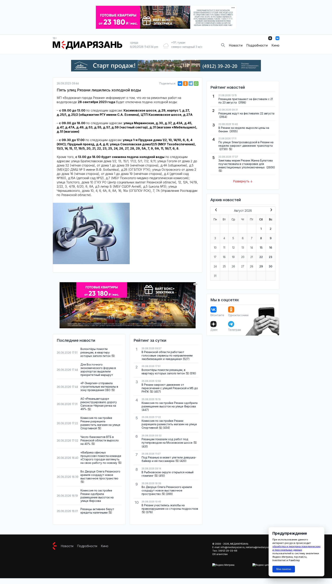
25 (224, 266)
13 (243, 247)
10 (215, 247)
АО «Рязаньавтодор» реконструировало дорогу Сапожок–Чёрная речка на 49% (99, 404)
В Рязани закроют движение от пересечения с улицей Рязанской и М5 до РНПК (170, 388)
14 (251, 247)
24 (215, 266)
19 (233, 257)
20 (242, 257)
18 (224, 257)
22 (261, 257)
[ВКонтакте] (180, 83)
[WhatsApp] (196, 83)
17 (215, 257)
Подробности (257, 45)
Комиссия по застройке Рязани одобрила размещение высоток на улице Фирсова (97, 495)
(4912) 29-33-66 (227, 550)
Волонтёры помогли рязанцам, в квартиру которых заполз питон (95, 352)
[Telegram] (190, 83)
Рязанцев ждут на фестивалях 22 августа (246, 113)
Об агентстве (220, 554)
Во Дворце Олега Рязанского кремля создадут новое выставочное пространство (100, 475)
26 (233, 266)
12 (233, 247)
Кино (275, 45)
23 (270, 257)
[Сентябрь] (270, 210)
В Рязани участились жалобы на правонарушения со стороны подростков (170, 507)
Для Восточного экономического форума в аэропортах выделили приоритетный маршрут (98, 369)
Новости (235, 45)
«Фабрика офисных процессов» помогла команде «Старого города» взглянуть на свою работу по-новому (101, 457)
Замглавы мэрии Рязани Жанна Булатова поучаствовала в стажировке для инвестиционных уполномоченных (245, 164)
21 (251, 257)
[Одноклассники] (185, 83)
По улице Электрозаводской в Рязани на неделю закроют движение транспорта (245, 144)
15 (261, 247)
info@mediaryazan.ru (233, 547)
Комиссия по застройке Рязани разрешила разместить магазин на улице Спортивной (100, 423)
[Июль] (215, 210)
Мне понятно (283, 569)
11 (224, 247)
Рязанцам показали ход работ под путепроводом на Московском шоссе (167, 441)
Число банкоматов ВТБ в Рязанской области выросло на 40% (100, 440)
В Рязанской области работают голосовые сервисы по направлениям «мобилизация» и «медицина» (167, 355)
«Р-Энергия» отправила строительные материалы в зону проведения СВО (99, 386)
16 (270, 247)
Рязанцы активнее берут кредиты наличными (97, 510)
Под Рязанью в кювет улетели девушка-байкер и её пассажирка (169, 459)
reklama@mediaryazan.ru (260, 547)
